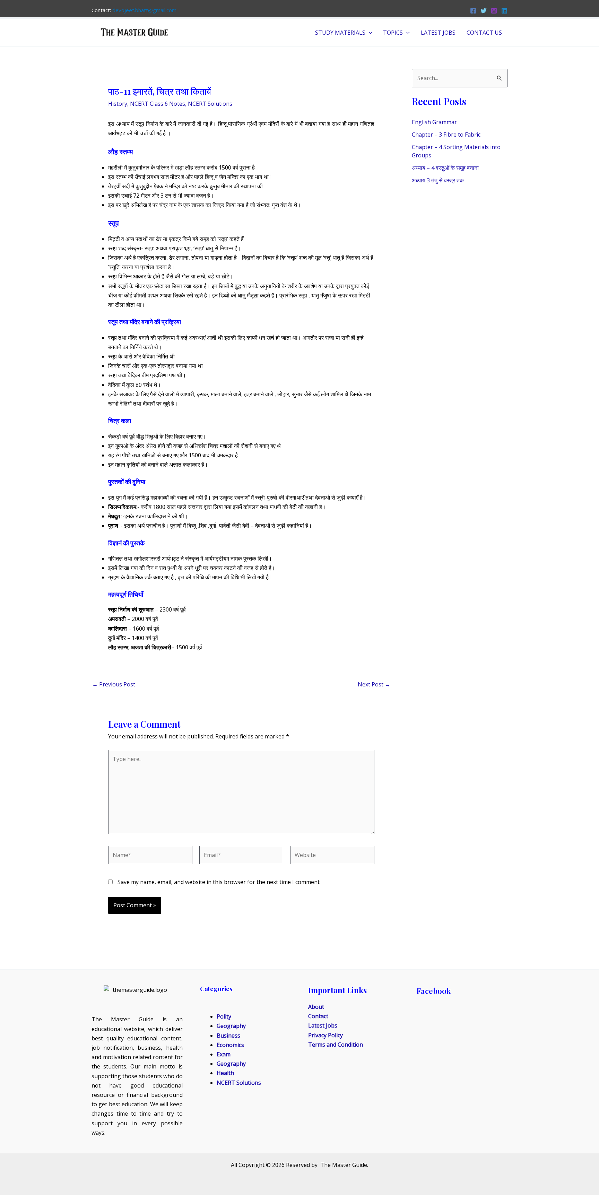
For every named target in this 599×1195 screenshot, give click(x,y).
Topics (393, 32)
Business (228, 1035)
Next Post (374, 684)
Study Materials (340, 32)
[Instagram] (494, 11)
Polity (224, 1016)
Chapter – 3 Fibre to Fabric (446, 134)
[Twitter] (483, 11)
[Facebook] (473, 11)
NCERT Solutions (210, 103)
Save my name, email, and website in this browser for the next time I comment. (219, 882)
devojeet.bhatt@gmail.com (144, 10)
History (117, 103)
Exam (224, 1054)
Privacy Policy (325, 1035)
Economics (230, 1045)
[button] (368, 32)
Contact (318, 1016)
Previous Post (113, 684)
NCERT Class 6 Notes (157, 103)
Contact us (484, 32)
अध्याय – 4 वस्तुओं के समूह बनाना (445, 168)
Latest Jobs (438, 32)
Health (225, 1073)
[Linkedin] (504, 11)
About (316, 1007)
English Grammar (434, 122)
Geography (231, 1026)
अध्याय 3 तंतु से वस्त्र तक (438, 180)
